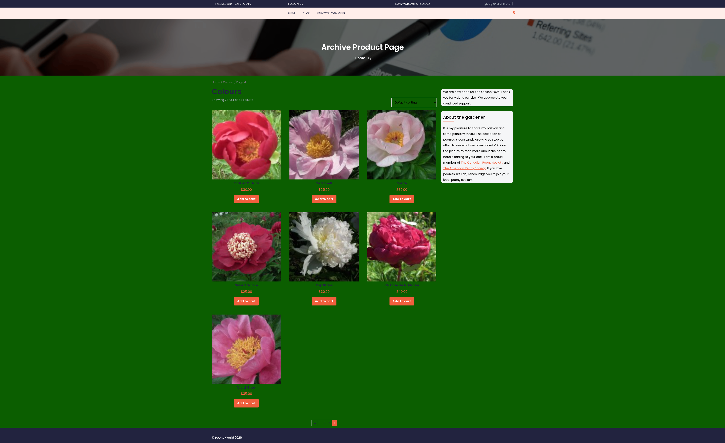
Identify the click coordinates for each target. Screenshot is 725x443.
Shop (306, 13)
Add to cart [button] (246, 199)
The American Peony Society (464, 168)
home (291, 13)
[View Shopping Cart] (512, 13)
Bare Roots (243, 4)
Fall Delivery (224, 4)
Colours (228, 82)
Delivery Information (331, 13)
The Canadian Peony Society (482, 162)
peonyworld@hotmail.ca (412, 4)
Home (360, 58)
